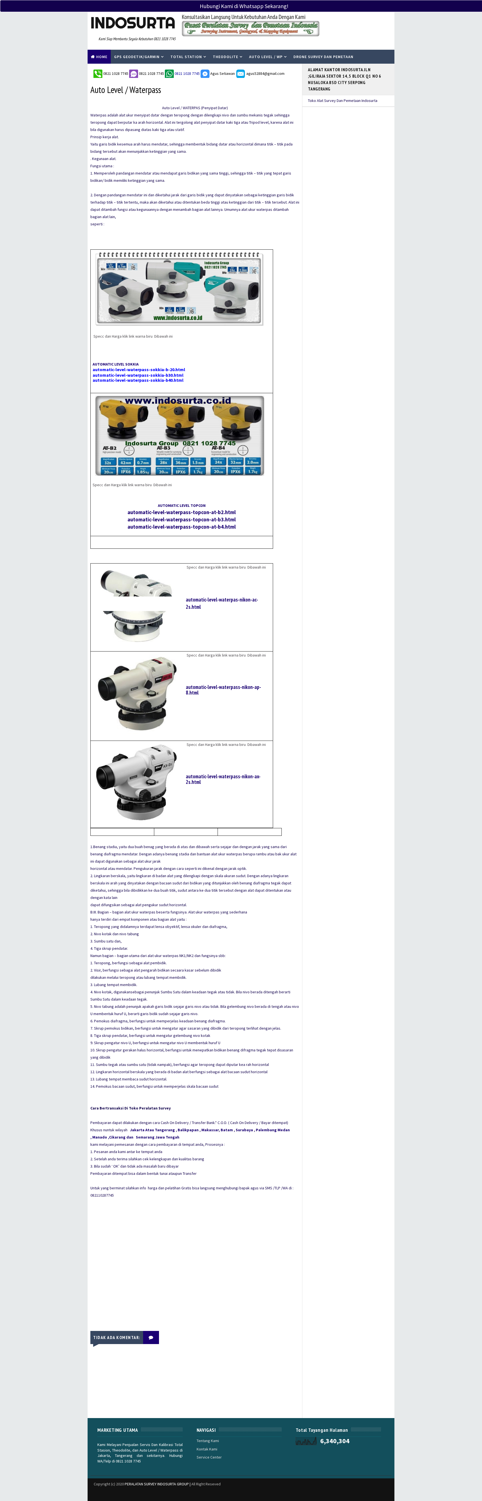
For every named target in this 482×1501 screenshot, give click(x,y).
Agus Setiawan (222, 73)
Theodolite (225, 56)
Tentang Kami (208, 1440)
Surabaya (244, 1129)
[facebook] (338, 1494)
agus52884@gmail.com (265, 73)
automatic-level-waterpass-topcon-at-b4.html (181, 527)
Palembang (266, 1129)
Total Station (186, 56)
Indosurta (132, 22)
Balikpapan (188, 1129)
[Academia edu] (299, 1491)
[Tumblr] (319, 1491)
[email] (368, 1494)
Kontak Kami (207, 1449)
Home (101, 56)
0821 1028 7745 (116, 73)
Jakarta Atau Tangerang (152, 1129)
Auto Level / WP (266, 56)
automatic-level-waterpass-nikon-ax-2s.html (223, 779)
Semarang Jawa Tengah (157, 1137)
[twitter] (329, 1494)
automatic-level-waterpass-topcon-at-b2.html (181, 512)
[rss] (358, 1494)
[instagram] (348, 1494)
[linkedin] (309, 1494)
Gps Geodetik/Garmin (137, 56)
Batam (227, 1129)
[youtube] (377, 1494)
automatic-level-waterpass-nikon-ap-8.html (223, 690)
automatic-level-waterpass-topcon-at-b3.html (181, 519)
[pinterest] (387, 1494)
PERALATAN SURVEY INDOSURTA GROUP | (158, 1483)
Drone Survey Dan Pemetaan (323, 56)
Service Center (209, 1457)
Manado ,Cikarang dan (113, 1137)
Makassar (210, 1129)
